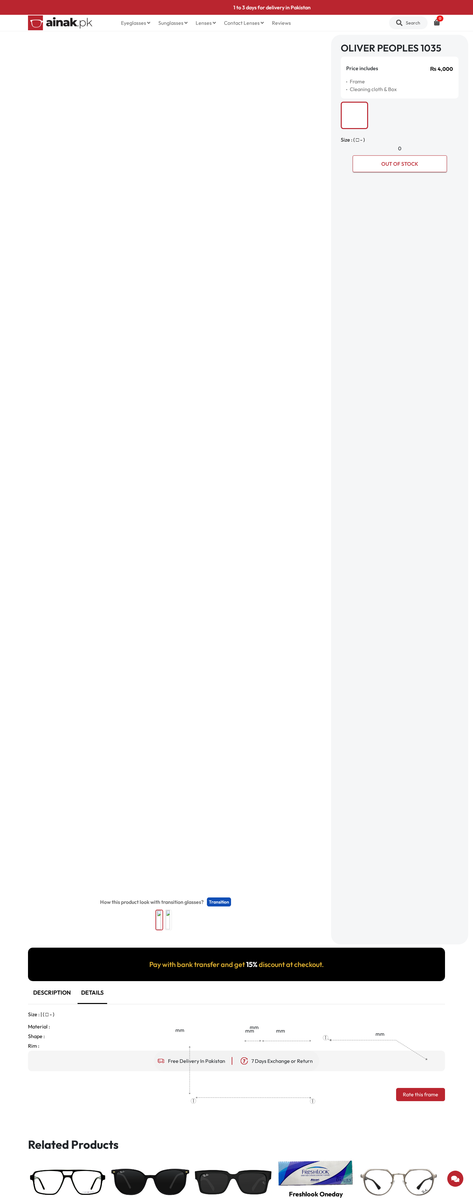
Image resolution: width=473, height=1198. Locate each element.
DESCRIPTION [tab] (52, 992)
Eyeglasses (134, 23)
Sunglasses (171, 23)
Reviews (281, 23)
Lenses (204, 23)
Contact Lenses (242, 23)
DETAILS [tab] (92, 992)
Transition (219, 902)
